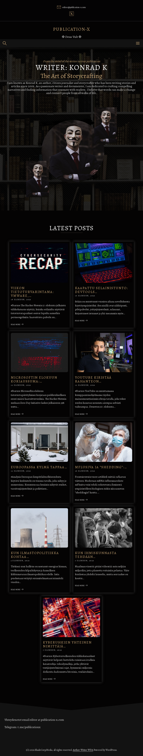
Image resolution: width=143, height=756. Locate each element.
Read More (15, 324)
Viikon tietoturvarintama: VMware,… (32, 292)
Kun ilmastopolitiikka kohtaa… (35, 555)
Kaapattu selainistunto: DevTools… (101, 290)
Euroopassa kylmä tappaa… (39, 467)
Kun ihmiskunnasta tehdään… (96, 555)
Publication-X (71, 29)
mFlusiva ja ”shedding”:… (101, 467)
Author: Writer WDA (83, 750)
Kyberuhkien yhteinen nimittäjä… (67, 644)
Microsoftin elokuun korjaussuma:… (34, 379)
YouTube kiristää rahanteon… (93, 379)
